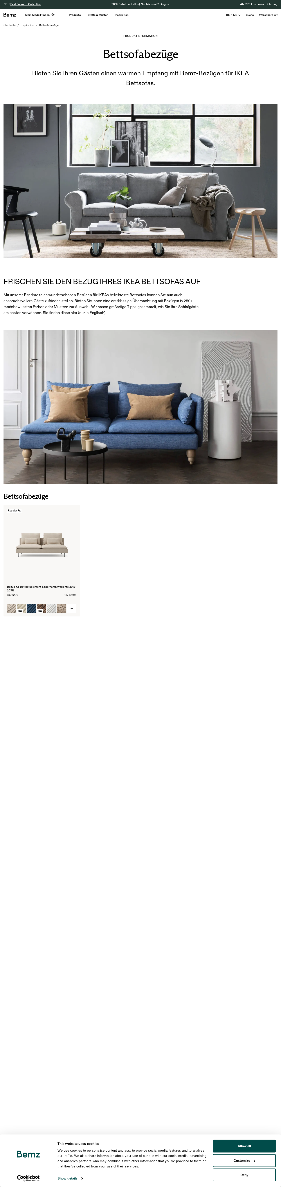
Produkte (75, 15)
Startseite (10, 25)
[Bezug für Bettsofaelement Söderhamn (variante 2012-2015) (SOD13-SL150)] (51, 608)
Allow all (244, 1146)
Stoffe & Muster (98, 15)
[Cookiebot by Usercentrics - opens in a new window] (28, 1178)
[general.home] (10, 15)
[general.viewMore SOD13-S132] (71, 608)
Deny (244, 1175)
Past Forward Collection (25, 4)
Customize (242, 1160)
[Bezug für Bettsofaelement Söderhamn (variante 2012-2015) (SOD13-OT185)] (31, 608)
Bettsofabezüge (49, 25)
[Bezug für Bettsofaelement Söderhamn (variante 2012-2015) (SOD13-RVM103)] (62, 608)
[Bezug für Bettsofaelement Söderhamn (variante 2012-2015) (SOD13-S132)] (11, 608)
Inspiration (121, 15)
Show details (67, 1178)
